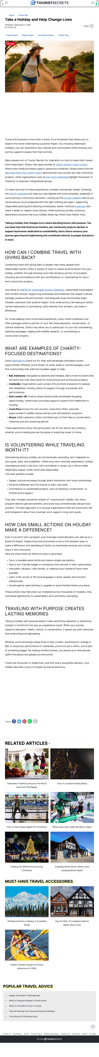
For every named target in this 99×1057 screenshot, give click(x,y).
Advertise (76, 1034)
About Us (7, 1034)
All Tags (93, 1034)
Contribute (17, 1034)
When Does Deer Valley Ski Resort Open (72, 827)
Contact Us (65, 1034)
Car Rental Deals (46, 35)
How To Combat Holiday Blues (72, 783)
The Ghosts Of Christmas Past (23, 1016)
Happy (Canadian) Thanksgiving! (24, 995)
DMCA (84, 1034)
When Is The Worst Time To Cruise (25, 1006)
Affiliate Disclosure (51, 1034)
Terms (26, 1034)
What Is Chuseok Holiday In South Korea (28, 1000)
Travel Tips (63, 35)
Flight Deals (28, 35)
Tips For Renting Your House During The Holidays (32, 1011)
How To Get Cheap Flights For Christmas (27, 827)
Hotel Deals (12, 35)
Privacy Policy (36, 1034)
